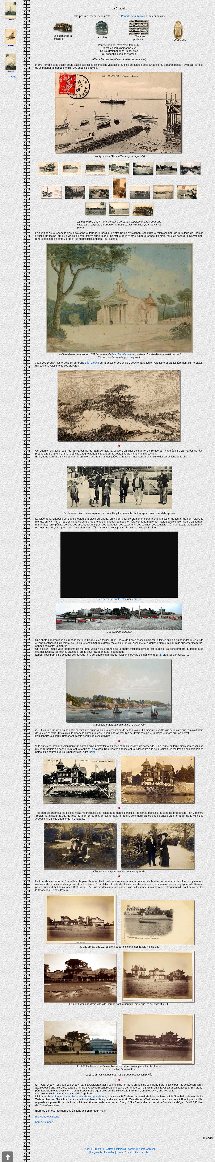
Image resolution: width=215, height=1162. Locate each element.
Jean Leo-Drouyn (122, 354)
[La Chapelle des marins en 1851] (119, 352)
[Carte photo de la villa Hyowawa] (158, 803)
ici (93, 752)
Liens (120, 1152)
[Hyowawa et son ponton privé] (80, 803)
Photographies (145, 1149)
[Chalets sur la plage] (158, 1001)
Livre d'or (109, 1152)
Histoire (99, 1149)
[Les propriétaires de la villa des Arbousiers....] (80, 868)
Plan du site (141, 1152)
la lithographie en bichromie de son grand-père (78, 1096)
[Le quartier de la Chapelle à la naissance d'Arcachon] (119, 722)
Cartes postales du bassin (120, 1149)
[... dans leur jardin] (158, 868)
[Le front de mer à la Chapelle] (119, 629)
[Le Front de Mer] (80, 944)
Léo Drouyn (92, 362)
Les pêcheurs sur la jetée (112, 599)
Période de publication (134, 16)
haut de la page (44, 1122)
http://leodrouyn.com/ (47, 1116)
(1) (160, 654)
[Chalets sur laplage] (158, 944)
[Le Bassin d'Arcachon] (119, 441)
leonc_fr (136, 599)
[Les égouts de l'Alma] (119, 154)
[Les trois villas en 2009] (80, 1001)
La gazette (96, 1152)
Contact (129, 1152)
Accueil (89, 1149)
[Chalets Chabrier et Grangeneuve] (158, 1063)
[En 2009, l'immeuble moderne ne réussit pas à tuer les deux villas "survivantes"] (80, 1063)
